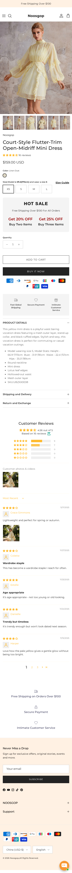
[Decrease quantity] (6, 244)
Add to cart (36, 259)
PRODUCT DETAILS (15, 322)
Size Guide (62, 182)
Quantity (7, 237)
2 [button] (32, 667)
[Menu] (4, 16)
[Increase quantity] (20, 244)
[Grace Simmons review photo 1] (11, 533)
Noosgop (8, 135)
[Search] (11, 16)
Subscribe (36, 779)
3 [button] (37, 667)
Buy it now (36, 271)
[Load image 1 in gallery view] (36, 66)
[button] (11, 155)
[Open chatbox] (64, 866)
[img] (10, 507)
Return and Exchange (17, 403)
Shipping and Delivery (17, 394)
